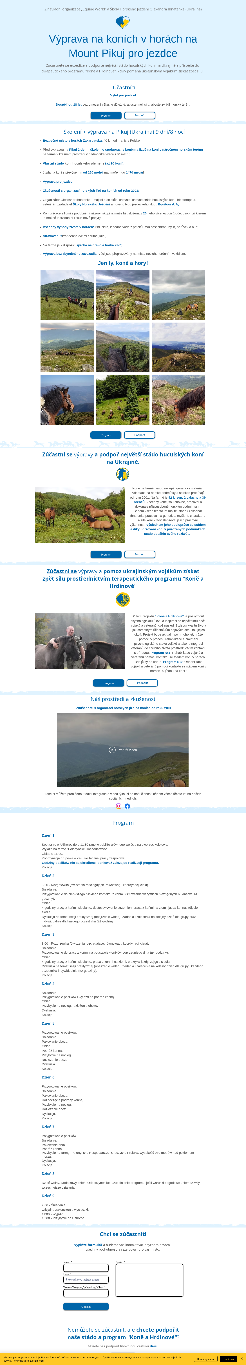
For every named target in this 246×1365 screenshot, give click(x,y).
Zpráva (119, 1262)
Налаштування (205, 1359)
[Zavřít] (242, 1359)
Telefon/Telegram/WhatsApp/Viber (83, 1287)
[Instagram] (118, 806)
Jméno (66, 1262)
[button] (67, 295)
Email (66, 1274)
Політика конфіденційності (28, 1360)
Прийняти (228, 1359)
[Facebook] (127, 806)
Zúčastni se (57, 454)
